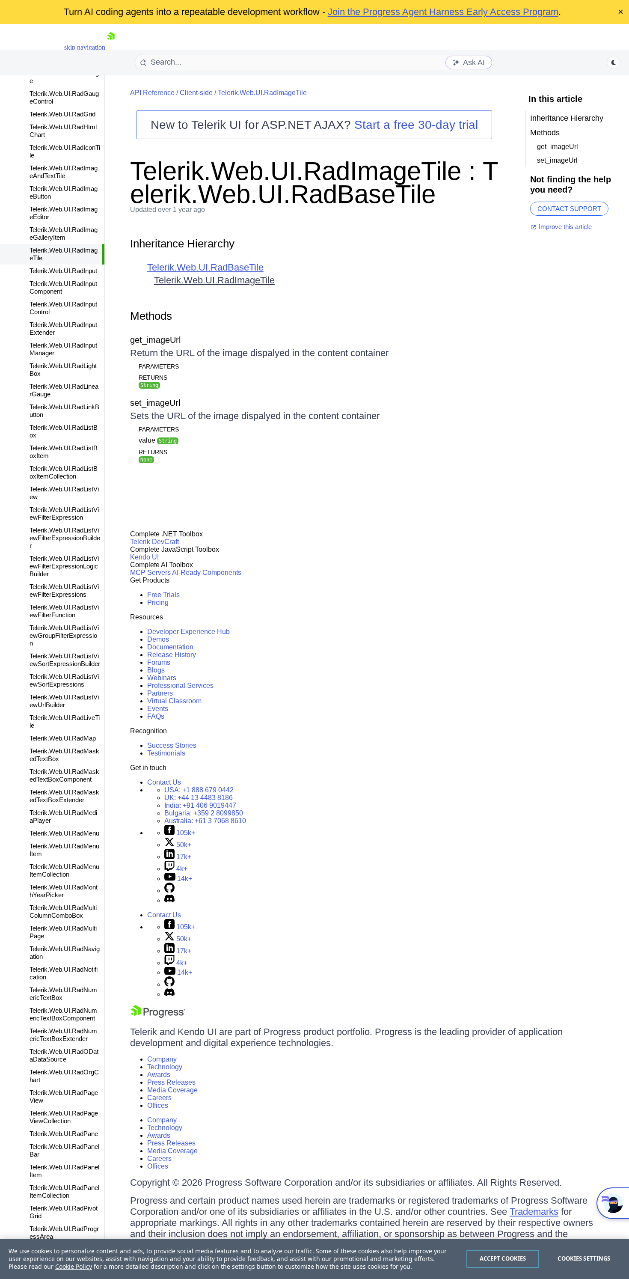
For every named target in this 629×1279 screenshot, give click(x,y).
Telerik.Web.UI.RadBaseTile (205, 267)
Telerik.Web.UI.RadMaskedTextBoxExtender (64, 795)
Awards (158, 1074)
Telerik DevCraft (154, 541)
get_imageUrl (155, 340)
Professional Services (180, 685)
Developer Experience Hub (188, 631)
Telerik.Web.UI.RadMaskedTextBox (64, 754)
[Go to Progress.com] (158, 1015)
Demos (158, 639)
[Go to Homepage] (111, 47)
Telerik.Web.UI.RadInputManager (63, 349)
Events (157, 708)
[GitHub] (169, 890)
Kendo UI (144, 557)
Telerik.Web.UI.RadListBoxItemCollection (64, 472)
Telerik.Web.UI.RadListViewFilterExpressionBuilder (65, 537)
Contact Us (164, 782)
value (158, 440)
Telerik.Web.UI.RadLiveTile (65, 721)
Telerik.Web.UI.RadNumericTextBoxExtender (63, 1034)
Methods (151, 315)
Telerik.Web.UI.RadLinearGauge (64, 390)
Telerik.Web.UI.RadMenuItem (64, 849)
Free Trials (163, 594)
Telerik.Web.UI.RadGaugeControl (64, 97)
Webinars (161, 677)
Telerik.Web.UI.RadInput (63, 270)
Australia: (205, 820)
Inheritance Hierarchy (182, 243)
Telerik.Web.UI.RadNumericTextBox (63, 993)
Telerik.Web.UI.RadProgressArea (64, 1232)
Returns (153, 377)
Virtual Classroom (174, 701)
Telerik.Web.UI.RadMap (63, 738)
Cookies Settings (584, 1258)
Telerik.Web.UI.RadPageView (64, 1096)
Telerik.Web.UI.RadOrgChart (64, 1075)
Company (162, 1059)
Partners (160, 693)
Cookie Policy (73, 1266)
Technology (164, 1067)
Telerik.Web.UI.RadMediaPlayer (63, 816)
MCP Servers (150, 572)
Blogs (156, 670)
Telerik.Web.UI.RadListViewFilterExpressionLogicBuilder (64, 566)
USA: (199, 790)
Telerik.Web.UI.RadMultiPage (63, 932)
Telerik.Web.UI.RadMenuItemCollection (64, 870)
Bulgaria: (203, 813)
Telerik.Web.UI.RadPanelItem (64, 1170)
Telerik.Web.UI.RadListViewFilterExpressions (64, 590)
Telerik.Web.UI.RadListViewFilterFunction (64, 611)
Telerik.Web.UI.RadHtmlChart (63, 130)
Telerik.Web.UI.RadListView (64, 492)
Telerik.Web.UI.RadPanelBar (64, 1150)
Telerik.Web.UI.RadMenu (64, 833)
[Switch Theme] (613, 62)
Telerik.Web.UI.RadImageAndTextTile (64, 171)
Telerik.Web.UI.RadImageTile (64, 254)
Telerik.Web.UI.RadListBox (64, 431)
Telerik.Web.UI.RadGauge (64, 76)
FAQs (155, 716)
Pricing (158, 602)
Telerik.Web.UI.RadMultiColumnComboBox (63, 911)
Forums (158, 662)
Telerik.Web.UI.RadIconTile (65, 151)
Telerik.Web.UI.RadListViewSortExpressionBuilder (65, 659)
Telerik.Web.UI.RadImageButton (64, 192)
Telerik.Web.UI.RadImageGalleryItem (64, 233)
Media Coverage (172, 1090)
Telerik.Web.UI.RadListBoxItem (64, 451)
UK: (198, 797)
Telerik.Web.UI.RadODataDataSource (64, 1055)
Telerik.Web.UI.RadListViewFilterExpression (64, 513)
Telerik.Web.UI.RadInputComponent (63, 287)
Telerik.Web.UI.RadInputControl (63, 307)
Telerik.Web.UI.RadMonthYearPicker (64, 890)
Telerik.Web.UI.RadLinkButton (64, 410)
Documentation (170, 647)
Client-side (196, 92)
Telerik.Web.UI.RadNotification (64, 973)
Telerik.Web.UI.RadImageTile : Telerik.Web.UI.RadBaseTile (314, 182)
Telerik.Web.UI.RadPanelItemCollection (64, 1191)
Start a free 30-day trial (416, 124)
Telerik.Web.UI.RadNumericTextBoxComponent (63, 1014)
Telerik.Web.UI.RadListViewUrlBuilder (64, 700)
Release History (171, 654)
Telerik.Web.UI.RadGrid (62, 114)
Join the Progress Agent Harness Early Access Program (443, 11)
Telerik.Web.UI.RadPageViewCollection (64, 1116)
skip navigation (84, 47)
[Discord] (169, 900)
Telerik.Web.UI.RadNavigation (65, 952)
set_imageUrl (155, 402)
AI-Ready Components (206, 572)
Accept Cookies (503, 1258)
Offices (157, 1105)
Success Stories (171, 745)
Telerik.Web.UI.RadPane (64, 1133)
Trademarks (534, 1211)
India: (200, 805)
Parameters (159, 366)
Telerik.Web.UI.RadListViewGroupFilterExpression (64, 635)
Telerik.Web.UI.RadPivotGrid (64, 1212)
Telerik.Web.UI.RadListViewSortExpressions (64, 680)
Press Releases (171, 1082)
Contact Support (569, 208)
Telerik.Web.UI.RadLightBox (63, 369)
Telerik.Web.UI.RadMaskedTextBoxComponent (64, 775)
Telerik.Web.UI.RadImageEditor (64, 212)
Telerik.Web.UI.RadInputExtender (63, 328)
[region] (314, 1259)
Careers (159, 1097)
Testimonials (166, 753)
